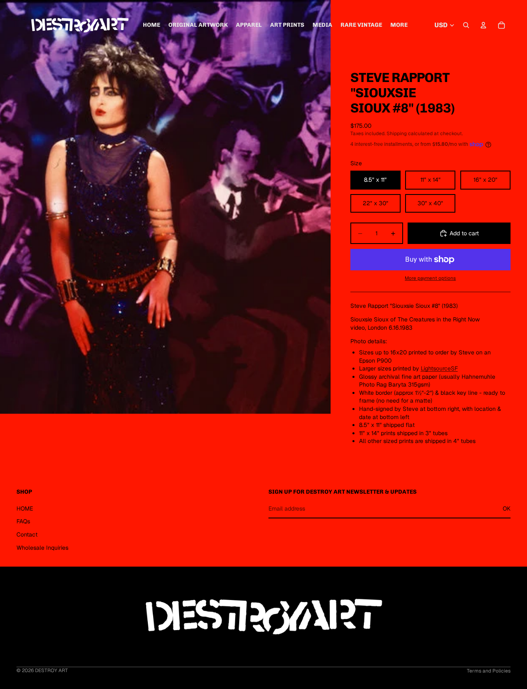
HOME (24, 508)
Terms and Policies (489, 671)
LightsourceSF (439, 368)
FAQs (23, 521)
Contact (26, 534)
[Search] (466, 25)
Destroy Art (51, 670)
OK (507, 508)
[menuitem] (399, 25)
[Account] (483, 25)
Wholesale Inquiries (42, 547)
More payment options (430, 278)
